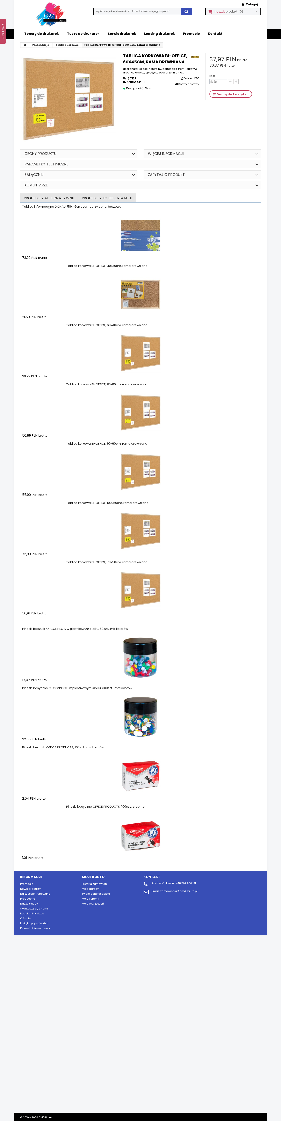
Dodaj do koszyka (46, 265)
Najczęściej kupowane (35, 894)
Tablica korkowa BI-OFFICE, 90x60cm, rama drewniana (106, 443)
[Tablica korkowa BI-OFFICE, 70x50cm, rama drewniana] (140, 591)
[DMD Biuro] (54, 14)
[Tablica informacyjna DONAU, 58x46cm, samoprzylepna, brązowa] (140, 235)
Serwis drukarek (122, 33)
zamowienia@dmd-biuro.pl (178, 891)
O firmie (25, 918)
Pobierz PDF (191, 78)
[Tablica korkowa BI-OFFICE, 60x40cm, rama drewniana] (140, 353)
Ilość (212, 76)
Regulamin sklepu (32, 913)
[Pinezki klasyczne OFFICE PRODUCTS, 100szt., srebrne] (140, 835)
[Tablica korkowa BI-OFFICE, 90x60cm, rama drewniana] (140, 472)
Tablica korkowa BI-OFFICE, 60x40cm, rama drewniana (106, 325)
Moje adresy (90, 889)
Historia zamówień (94, 884)
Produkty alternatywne (49, 198)
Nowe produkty (30, 889)
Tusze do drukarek (83, 33)
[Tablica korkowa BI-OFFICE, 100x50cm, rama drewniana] (140, 531)
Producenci (28, 899)
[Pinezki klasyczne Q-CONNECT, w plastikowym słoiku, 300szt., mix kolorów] (140, 716)
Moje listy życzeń (93, 904)
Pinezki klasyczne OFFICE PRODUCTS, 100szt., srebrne (105, 806)
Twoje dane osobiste (96, 894)
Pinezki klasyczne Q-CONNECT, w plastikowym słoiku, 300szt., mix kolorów (77, 688)
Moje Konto (93, 876)
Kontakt (215, 33)
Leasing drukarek (159, 33)
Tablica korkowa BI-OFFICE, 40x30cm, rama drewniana (106, 266)
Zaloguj (251, 4)
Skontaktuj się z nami (34, 909)
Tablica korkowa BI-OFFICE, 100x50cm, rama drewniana (107, 503)
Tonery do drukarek (41, 33)
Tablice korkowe (67, 45)
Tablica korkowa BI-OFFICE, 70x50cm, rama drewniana (106, 562)
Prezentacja (40, 45)
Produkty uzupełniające (107, 198)
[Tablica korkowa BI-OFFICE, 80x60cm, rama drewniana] (140, 413)
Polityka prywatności (34, 923)
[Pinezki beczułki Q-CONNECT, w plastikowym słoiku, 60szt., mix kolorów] (140, 657)
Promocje (191, 33)
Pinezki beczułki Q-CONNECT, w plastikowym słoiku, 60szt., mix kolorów (75, 629)
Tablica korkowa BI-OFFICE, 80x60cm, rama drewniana (106, 384)
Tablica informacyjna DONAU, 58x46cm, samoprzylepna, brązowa (71, 206)
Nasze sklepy (29, 904)
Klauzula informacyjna (35, 928)
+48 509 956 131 (185, 883)
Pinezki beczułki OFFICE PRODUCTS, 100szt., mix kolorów (63, 747)
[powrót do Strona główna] (25, 45)
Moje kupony (90, 899)
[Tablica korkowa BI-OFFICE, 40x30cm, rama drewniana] (140, 294)
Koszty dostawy (188, 84)
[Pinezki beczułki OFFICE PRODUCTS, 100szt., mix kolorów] (140, 776)
